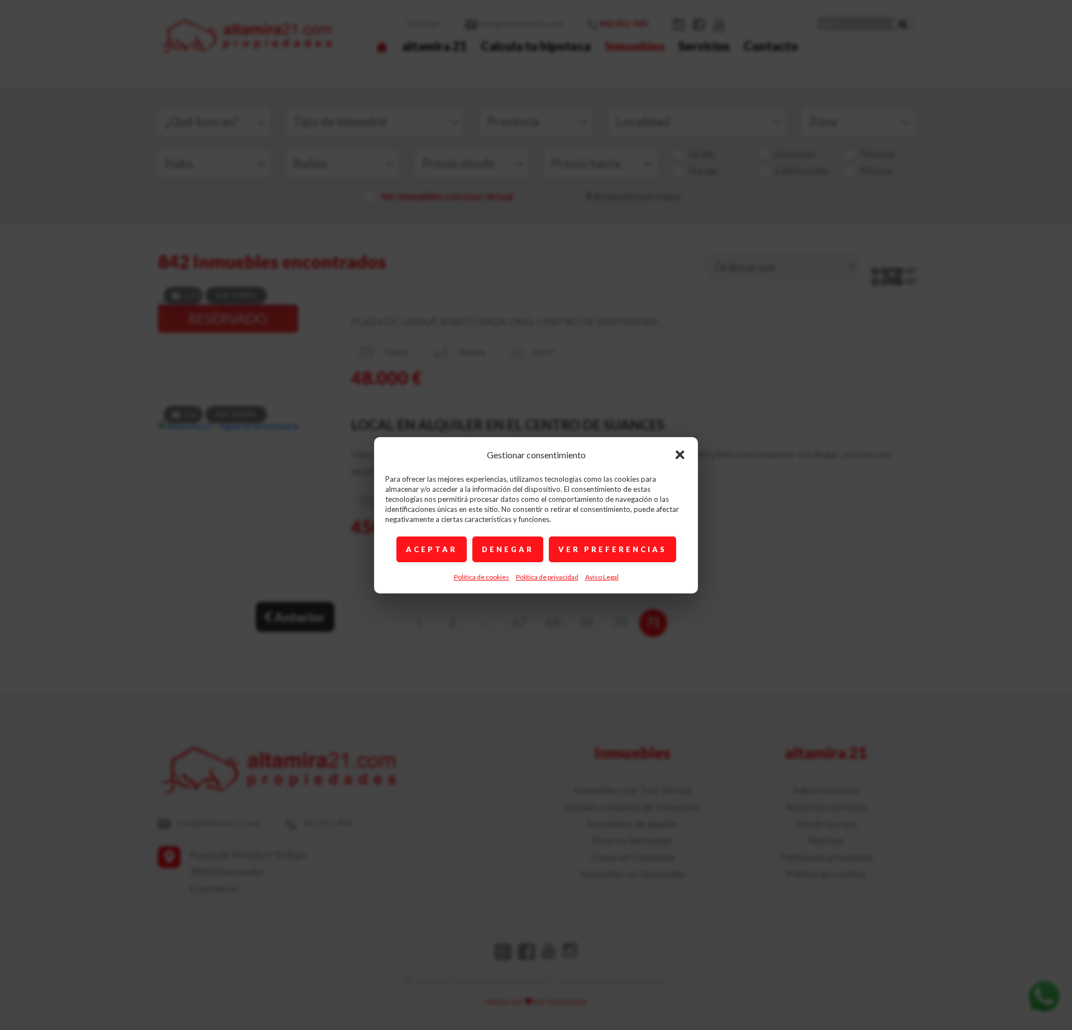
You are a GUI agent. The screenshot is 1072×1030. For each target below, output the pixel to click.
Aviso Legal (602, 577)
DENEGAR (508, 549)
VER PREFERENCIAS (612, 549)
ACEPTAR (431, 549)
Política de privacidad (547, 577)
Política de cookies (481, 577)
